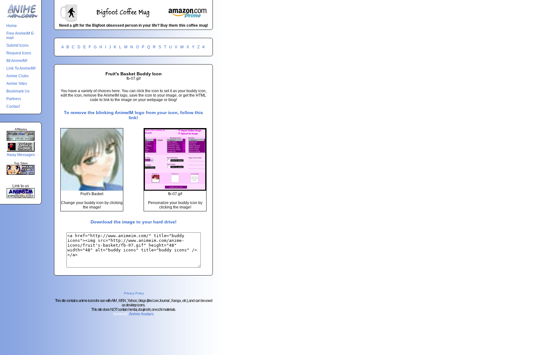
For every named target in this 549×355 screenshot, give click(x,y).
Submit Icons (17, 45)
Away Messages (21, 155)
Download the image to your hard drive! (134, 221)
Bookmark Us (18, 91)
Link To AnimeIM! (21, 68)
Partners (13, 99)
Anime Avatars (141, 314)
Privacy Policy (134, 293)
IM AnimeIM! (16, 60)
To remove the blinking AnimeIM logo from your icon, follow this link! (133, 115)
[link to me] (21, 197)
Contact (13, 106)
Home (11, 26)
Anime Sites (16, 83)
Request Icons (18, 53)
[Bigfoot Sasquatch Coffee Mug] (133, 21)
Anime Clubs (17, 76)
